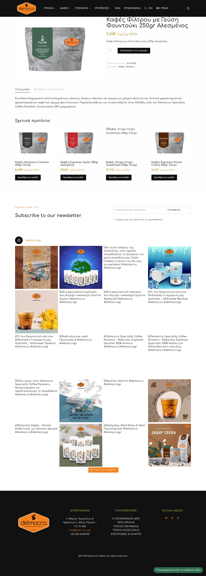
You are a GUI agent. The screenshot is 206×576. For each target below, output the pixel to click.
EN (150, 8)
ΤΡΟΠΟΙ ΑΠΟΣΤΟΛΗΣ (126, 530)
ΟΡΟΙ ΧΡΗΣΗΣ (126, 522)
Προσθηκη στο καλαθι (133, 50)
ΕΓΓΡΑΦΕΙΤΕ (174, 210)
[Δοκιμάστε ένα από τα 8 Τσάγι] (80, 445)
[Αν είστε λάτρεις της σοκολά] (125, 267)
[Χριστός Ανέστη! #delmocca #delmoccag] (125, 400)
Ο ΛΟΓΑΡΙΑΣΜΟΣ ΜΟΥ (126, 518)
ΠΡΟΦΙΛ (49, 8)
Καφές (122, 67)
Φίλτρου (130, 67)
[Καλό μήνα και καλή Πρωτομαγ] (80, 356)
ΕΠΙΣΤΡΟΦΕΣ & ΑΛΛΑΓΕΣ (126, 534)
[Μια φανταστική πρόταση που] (80, 311)
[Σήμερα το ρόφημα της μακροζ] (80, 267)
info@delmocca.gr (80, 530)
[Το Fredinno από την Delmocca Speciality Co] (169, 267)
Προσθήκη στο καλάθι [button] (28, 177)
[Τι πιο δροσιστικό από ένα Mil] (169, 311)
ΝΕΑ (117, 8)
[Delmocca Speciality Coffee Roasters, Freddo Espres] (169, 400)
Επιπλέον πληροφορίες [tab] (49, 89)
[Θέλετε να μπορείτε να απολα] (36, 267)
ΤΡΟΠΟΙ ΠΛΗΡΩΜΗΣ (126, 526)
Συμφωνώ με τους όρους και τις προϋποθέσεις (139, 220)
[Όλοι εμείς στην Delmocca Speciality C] (36, 400)
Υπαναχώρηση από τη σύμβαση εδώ (178, 570)
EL (145, 8)
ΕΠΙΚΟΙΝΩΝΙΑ (132, 8)
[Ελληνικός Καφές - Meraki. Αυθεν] (36, 445)
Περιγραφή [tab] (22, 89)
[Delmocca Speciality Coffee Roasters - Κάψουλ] (125, 356)
